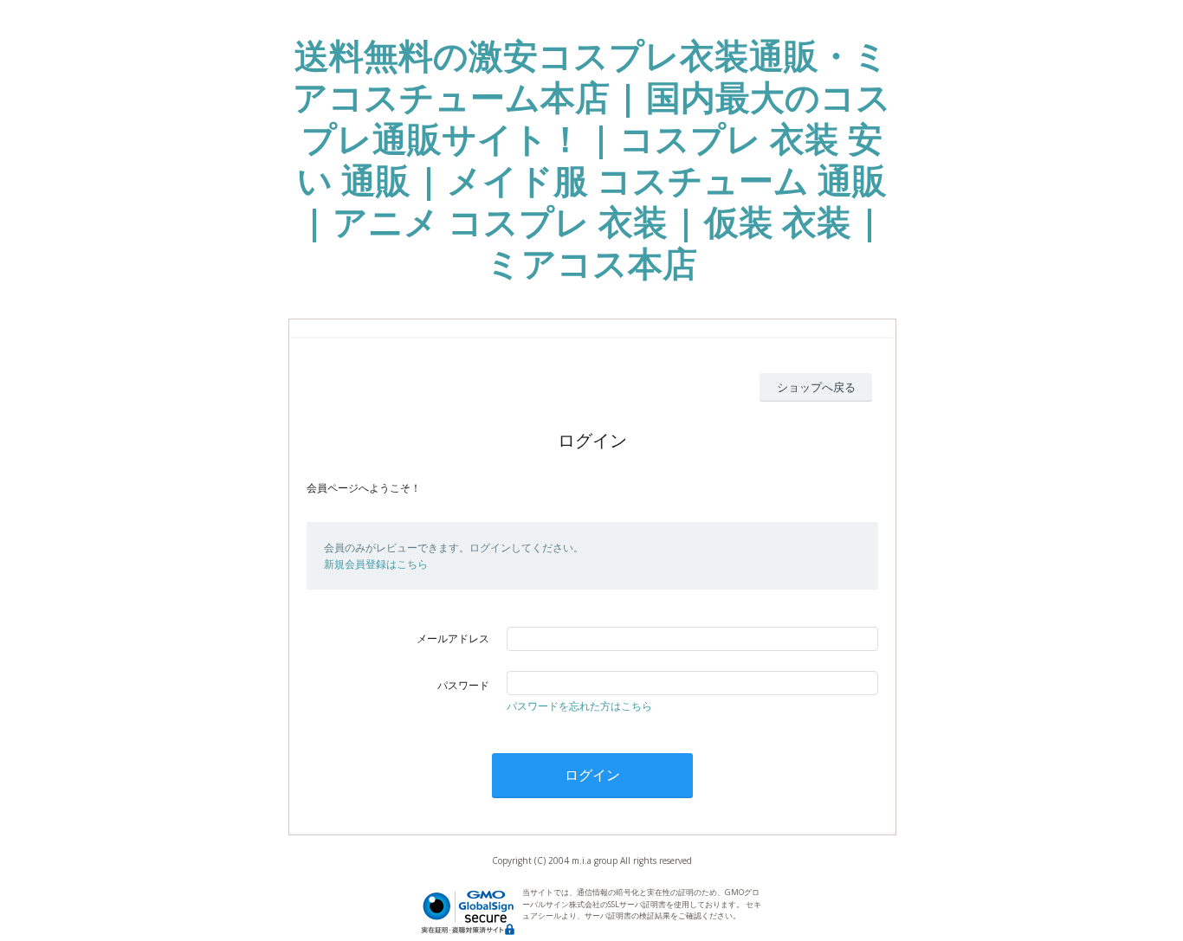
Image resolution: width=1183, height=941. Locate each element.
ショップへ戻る (816, 387)
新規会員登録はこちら (376, 564)
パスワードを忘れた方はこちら (579, 706)
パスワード (463, 685)
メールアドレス (453, 638)
